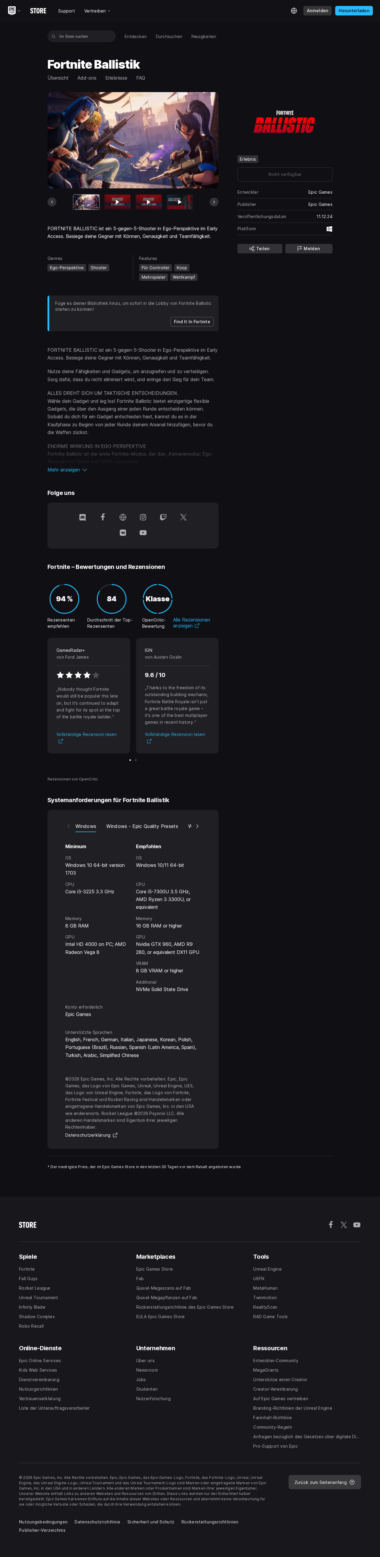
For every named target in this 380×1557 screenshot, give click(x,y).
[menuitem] (136, 36)
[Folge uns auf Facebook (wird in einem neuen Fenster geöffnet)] (103, 518)
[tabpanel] (133, 912)
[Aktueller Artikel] (86, 202)
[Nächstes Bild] (214, 202)
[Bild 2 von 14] (117, 202)
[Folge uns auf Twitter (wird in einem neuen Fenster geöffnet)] (183, 518)
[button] (133, 470)
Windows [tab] (85, 826)
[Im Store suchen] (54, 36)
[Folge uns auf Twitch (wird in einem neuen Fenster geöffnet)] (163, 518)
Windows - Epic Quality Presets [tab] (142, 826)
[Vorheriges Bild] (52, 202)
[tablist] (133, 826)
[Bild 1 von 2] (130, 760)
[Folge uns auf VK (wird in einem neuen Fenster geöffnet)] (123, 533)
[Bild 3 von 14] (148, 202)
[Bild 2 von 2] (136, 760)
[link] (192, 321)
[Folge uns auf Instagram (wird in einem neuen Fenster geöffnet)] (143, 518)
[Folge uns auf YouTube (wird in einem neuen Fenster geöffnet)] (143, 533)
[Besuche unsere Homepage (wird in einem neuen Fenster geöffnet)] (123, 518)
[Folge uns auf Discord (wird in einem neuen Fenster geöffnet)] (82, 518)
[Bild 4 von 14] (180, 202)
